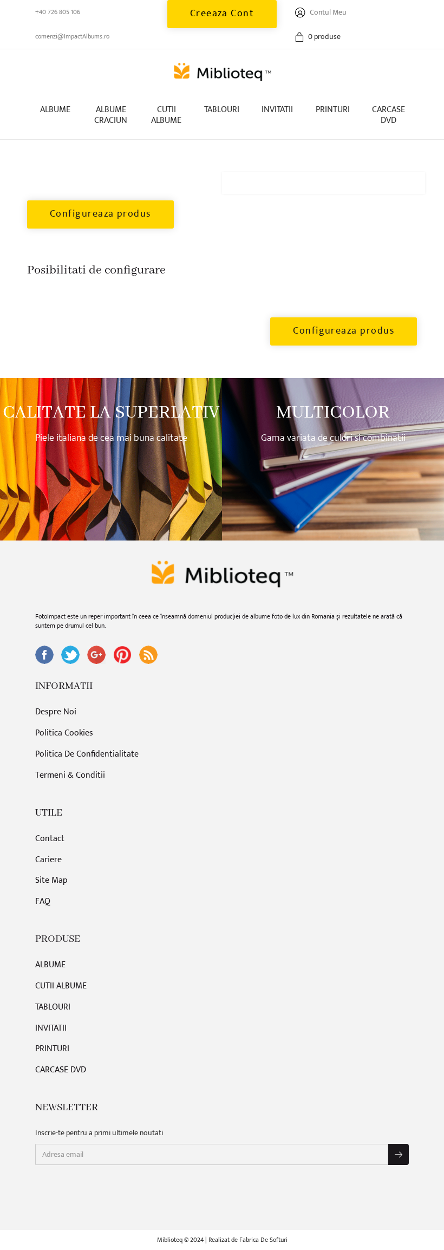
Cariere (48, 860)
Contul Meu (327, 12)
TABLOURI (221, 109)
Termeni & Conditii (70, 776)
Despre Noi (55, 712)
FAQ (42, 902)
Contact (49, 839)
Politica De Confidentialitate (87, 754)
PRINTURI (333, 109)
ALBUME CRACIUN (110, 115)
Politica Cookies (64, 733)
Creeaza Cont (222, 13)
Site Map (51, 881)
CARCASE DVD (388, 115)
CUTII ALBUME (166, 115)
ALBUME (55, 109)
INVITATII (277, 109)
